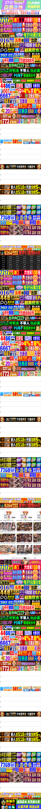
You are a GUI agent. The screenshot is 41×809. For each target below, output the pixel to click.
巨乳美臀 (24, 258)
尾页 (35, 558)
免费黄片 (24, 266)
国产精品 (10, 256)
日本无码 (24, 256)
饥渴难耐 (17, 260)
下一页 (28, 558)
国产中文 (10, 268)
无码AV (3, 264)
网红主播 (17, 256)
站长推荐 (3, 260)
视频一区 (3, 256)
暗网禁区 (31, 266)
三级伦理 (10, 258)
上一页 (16, 558)
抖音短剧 (10, 264)
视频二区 (3, 258)
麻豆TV (17, 264)
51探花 (24, 264)
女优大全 (38, 264)
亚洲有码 (31, 256)
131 (22, 558)
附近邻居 (10, 260)
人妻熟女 (31, 258)
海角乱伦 (38, 266)
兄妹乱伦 (17, 268)
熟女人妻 (17, 266)
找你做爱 (24, 260)
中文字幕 (17, 258)
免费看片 (3, 268)
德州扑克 (24, 262)
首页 (13, 558)
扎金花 (38, 262)
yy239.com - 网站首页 (9, 16)
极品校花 (31, 268)
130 (19, 558)
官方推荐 (3, 262)
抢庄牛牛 (17, 262)
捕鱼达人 (10, 262)
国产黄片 (10, 266)
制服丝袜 (38, 258)
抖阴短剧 (38, 268)
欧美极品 (38, 256)
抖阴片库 (3, 266)
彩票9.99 (31, 262)
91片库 (31, 264)
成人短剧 (24, 268)
